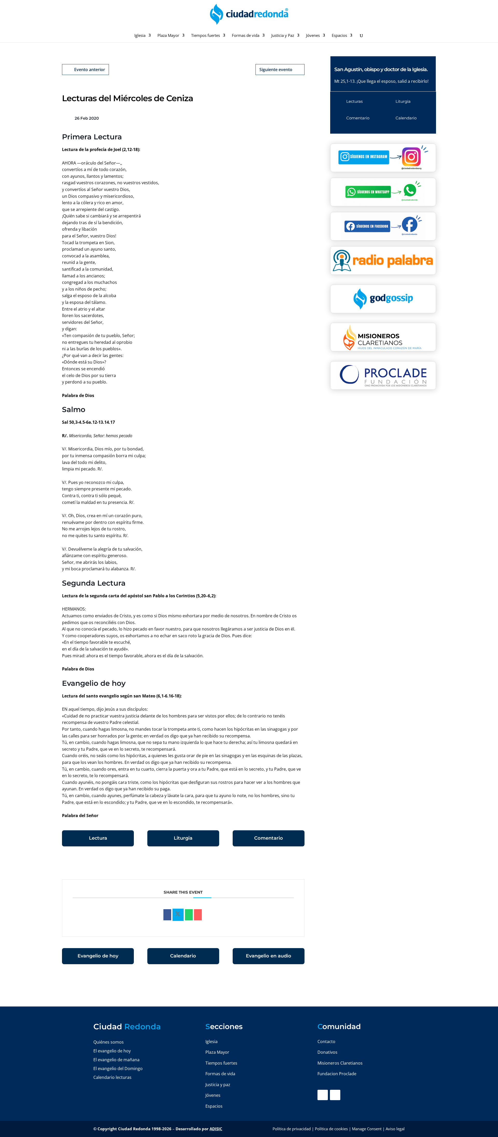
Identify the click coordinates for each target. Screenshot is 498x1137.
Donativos (327, 1052)
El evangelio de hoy (112, 1051)
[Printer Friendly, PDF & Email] (288, 865)
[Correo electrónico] (198, 915)
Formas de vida (245, 35)
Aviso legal (395, 1128)
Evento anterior (89, 69)
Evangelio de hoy (98, 956)
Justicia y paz (217, 1084)
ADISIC (216, 1128)
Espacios (339, 35)
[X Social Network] (178, 915)
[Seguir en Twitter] (335, 1095)
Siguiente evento (275, 69)
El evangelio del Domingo (118, 1068)
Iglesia (140, 35)
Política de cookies (331, 1128)
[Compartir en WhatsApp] (189, 915)
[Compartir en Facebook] (167, 915)
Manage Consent (367, 1128)
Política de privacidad (292, 1128)
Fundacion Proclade (336, 1074)
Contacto (326, 1041)
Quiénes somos (108, 1042)
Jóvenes (313, 35)
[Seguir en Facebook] (322, 1095)
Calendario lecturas (112, 1077)
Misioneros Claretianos (340, 1063)
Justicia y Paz (282, 35)
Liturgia (183, 838)
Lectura (98, 838)
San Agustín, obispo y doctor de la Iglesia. (381, 69)
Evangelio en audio (268, 956)
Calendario (183, 956)
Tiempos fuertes (205, 35)
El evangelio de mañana (116, 1060)
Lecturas (354, 101)
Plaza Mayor (168, 35)
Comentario (268, 838)
